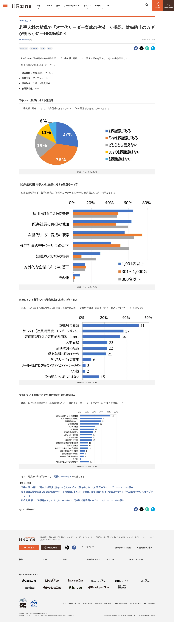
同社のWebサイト (63, 476)
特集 (39, 5)
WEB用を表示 (29, 509)
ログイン (30, 547)
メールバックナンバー (87, 546)
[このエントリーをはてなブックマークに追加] (153, 48)
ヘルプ (63, 603)
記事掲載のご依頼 (123, 547)
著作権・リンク (74, 603)
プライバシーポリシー (137, 603)
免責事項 (98, 603)
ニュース (48, 5)
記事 (58, 5)
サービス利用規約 (120, 603)
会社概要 (107, 603)
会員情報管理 (87, 603)
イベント (87, 5)
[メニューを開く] (5, 5)
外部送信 (151, 603)
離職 (49, 48)
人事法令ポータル (71, 5)
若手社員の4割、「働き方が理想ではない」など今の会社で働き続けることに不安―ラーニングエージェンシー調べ (77, 487)
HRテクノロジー (102, 5)
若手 (42, 48)
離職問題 (23, 48)
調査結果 (34, 48)
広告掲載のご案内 (144, 547)
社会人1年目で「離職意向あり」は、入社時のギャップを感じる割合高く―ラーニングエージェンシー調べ (73, 500)
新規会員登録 (52, 547)
